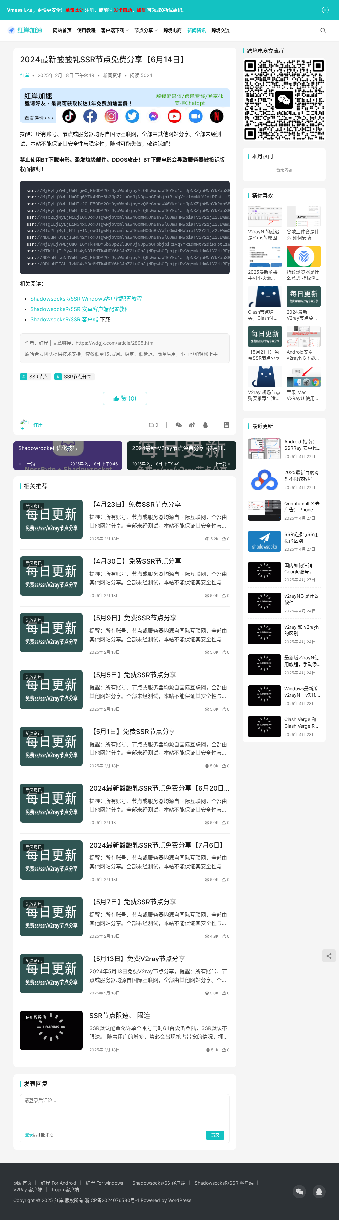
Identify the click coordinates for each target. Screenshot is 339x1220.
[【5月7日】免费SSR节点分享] (51, 916)
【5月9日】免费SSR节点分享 (133, 618)
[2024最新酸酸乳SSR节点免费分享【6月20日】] (51, 803)
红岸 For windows (104, 1183)
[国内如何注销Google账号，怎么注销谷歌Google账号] (264, 572)
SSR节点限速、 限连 (119, 1016)
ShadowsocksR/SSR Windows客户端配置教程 (86, 299)
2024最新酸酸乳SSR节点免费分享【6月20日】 (159, 788)
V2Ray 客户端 (27, 1189)
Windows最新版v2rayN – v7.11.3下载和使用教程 (301, 695)
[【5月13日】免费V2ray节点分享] (51, 973)
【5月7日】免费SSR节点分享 (132, 902)
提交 (215, 1135)
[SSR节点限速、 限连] (51, 1030)
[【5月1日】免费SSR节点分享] (51, 746)
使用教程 (34, 1017)
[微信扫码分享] (179, 425)
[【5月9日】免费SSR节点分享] (51, 632)
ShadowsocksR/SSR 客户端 (64, 319)
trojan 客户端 (65, 1189)
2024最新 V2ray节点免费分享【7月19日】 (304, 315)
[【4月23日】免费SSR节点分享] (51, 519)
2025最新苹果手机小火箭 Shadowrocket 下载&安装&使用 (265, 275)
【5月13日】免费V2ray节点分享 (137, 959)
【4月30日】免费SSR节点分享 (135, 561)
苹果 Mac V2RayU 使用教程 (303, 395)
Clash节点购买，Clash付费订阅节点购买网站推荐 (264, 315)
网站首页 (22, 1183)
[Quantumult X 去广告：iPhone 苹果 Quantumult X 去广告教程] (264, 510)
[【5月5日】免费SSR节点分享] (51, 689)
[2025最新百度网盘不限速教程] (264, 479)
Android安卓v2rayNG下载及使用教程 (303, 355)
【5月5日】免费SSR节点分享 (132, 675)
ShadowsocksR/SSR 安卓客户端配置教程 (80, 309)
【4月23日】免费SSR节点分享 (135, 504)
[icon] (299, 1191)
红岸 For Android (58, 1183)
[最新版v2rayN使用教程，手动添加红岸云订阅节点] (264, 664)
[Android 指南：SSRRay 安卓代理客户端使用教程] (264, 448)
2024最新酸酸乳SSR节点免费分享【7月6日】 (157, 845)
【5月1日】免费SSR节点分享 (132, 732)
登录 (29, 1135)
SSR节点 (38, 376)
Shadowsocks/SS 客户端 (158, 1183)
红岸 (24, 75)
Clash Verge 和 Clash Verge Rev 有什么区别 (302, 725)
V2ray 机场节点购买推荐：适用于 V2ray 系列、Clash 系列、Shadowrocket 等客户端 (265, 395)
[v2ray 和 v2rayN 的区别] (264, 634)
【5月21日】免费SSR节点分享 (264, 355)
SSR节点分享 (77, 376)
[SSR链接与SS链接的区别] (264, 541)
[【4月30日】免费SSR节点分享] (51, 576)
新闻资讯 (112, 75)
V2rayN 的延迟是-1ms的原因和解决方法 (265, 235)
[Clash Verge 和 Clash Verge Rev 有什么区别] (264, 726)
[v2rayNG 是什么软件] (264, 603)
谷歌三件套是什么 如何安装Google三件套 (303, 235)
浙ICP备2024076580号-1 (112, 1200)
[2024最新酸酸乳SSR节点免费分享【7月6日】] (51, 860)
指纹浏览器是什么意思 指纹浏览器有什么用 (303, 275)
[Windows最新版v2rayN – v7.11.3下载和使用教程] (264, 695)
